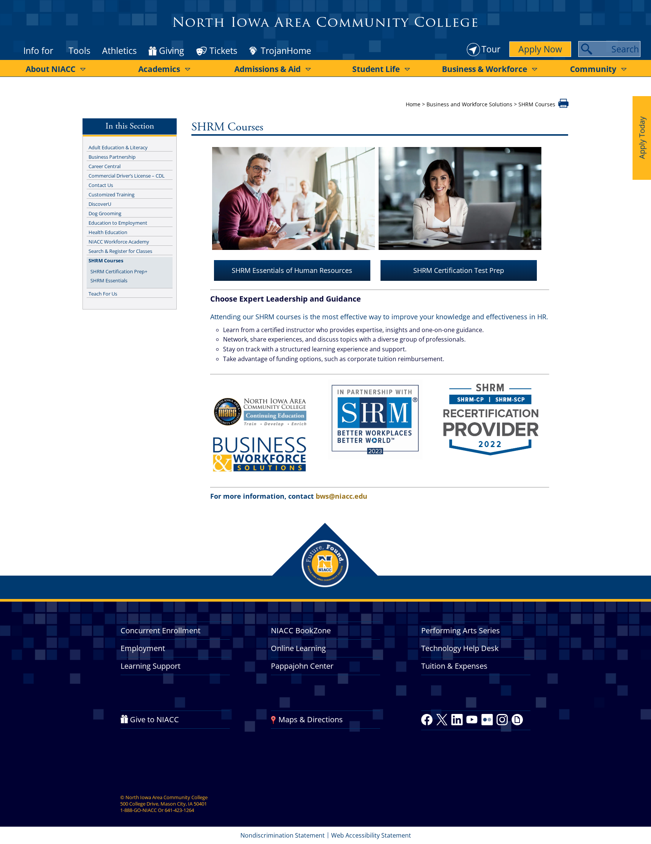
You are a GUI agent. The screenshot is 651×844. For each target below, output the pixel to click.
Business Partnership (112, 156)
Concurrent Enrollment (160, 630)
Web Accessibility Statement (371, 835)
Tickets (223, 50)
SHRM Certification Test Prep (458, 270)
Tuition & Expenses (454, 666)
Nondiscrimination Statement (282, 835)
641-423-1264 (179, 810)
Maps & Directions (310, 719)
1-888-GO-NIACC (138, 810)
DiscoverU (100, 204)
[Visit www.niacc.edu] (259, 430)
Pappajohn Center (302, 666)
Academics (159, 69)
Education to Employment (118, 222)
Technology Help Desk (460, 648)
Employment (143, 648)
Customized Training (111, 194)
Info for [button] (38, 50)
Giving (171, 51)
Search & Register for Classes (120, 251)
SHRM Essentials (108, 280)
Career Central (105, 166)
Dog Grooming (105, 213)
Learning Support (150, 666)
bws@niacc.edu (341, 496)
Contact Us (101, 185)
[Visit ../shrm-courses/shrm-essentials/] (293, 254)
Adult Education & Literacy (118, 147)
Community (593, 69)
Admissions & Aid (267, 69)
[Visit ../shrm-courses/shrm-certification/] (460, 254)
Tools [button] (79, 50)
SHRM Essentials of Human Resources (292, 270)
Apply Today (642, 137)
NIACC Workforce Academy (119, 241)
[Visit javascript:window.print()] (563, 105)
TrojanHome (286, 51)
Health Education (108, 232)
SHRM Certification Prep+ (118, 271)
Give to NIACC (154, 719)
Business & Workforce (484, 69)
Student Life (376, 69)
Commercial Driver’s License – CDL (127, 175)
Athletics (119, 50)
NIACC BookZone (301, 630)
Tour (490, 49)
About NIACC (50, 69)
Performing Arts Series (460, 630)
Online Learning (298, 648)
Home (413, 104)
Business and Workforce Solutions (469, 104)
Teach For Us (103, 293)
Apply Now (540, 49)
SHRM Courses (106, 260)
